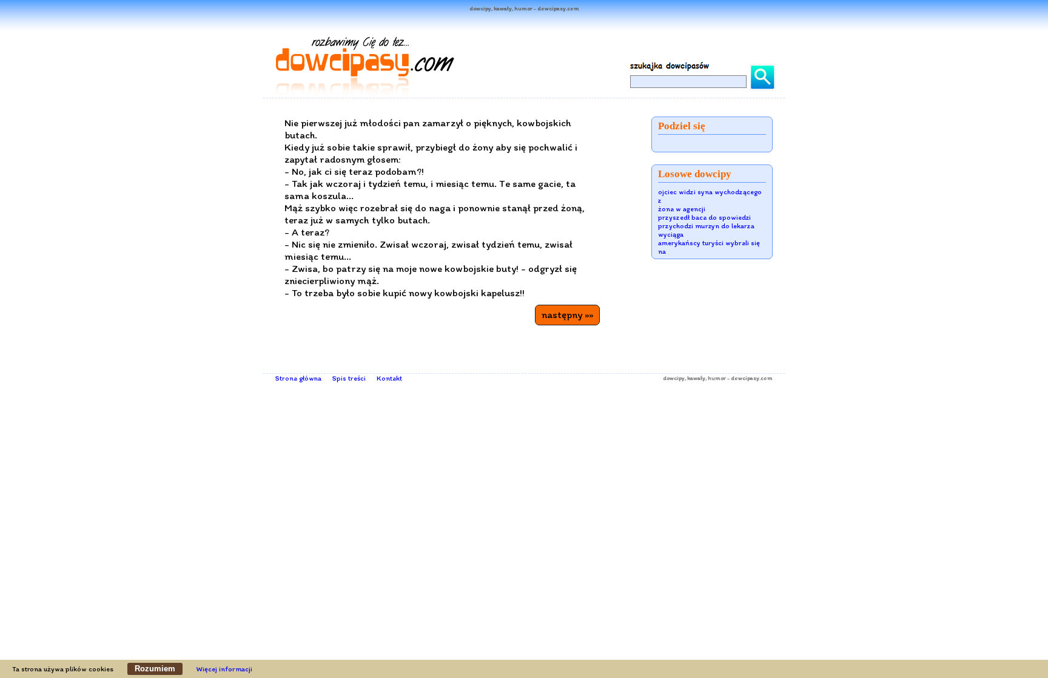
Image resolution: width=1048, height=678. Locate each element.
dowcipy (674, 378)
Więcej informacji (224, 669)
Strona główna (298, 378)
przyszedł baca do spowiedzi (704, 217)
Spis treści (349, 378)
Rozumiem (155, 668)
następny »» (567, 314)
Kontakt (389, 378)
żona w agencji (681, 209)
